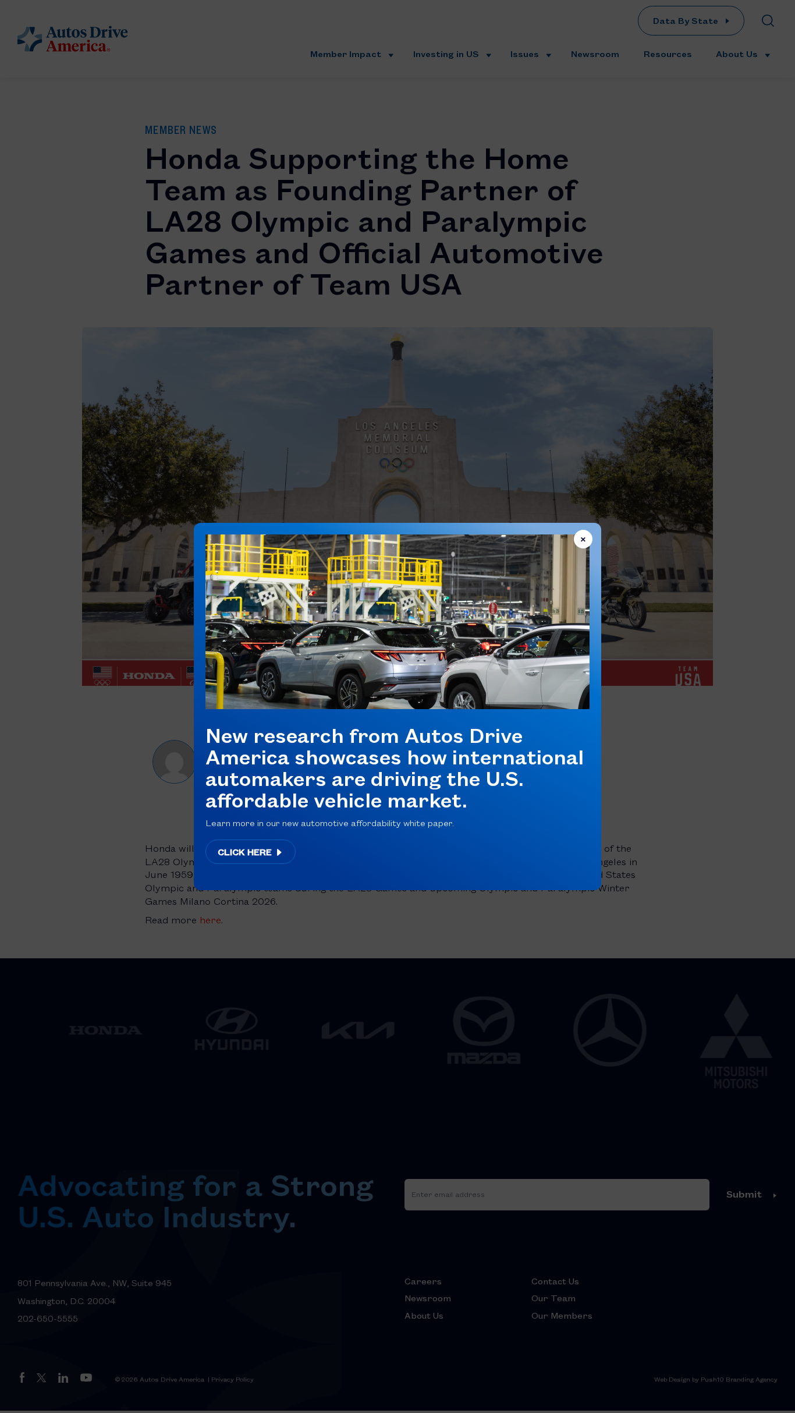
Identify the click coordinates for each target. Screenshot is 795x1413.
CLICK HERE (246, 852)
